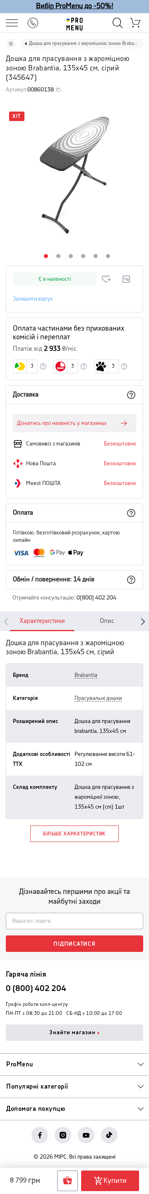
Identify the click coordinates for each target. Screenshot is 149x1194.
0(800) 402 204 (96, 598)
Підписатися (74, 944)
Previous (7, 621)
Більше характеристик (74, 834)
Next (141, 621)
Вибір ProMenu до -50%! (74, 6)
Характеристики (42, 621)
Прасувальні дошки (98, 698)
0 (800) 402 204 (36, 989)
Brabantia (85, 675)
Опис (107, 621)
